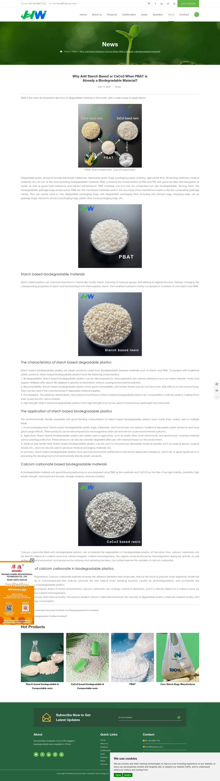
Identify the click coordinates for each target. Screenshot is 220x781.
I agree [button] (118, 775)
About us (97, 14)
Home (83, 14)
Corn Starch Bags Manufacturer (177, 684)
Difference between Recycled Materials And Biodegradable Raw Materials (62, 610)
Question (158, 14)
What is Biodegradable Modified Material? (46, 616)
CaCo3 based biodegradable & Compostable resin (87, 686)
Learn (144, 14)
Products (112, 14)
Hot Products (33, 626)
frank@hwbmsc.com (67, 3)
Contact (184, 14)
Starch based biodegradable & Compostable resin (42, 686)
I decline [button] (127, 775)
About (38, 734)
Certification (129, 14)
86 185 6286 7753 (152, 740)
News (171, 14)
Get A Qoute (188, 3)
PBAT (132, 684)
